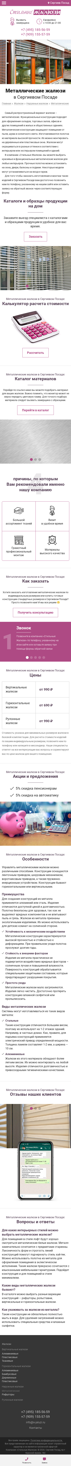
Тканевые (7, 1360)
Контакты (35, 1427)
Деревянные (9, 1377)
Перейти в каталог (35, 410)
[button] (27, 286)
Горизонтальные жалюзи (16, 1366)
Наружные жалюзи (13, 1386)
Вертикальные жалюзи (15, 1349)
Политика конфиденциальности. (47, 1440)
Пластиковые (9, 1357)
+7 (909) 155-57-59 (35, 34)
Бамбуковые (9, 1374)
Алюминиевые (10, 1353)
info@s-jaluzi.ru (35, 1422)
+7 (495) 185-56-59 (35, 30)
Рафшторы (8, 1394)
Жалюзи (6, 1344)
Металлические (11, 1390)
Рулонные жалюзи (12, 1399)
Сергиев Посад (59, 2)
